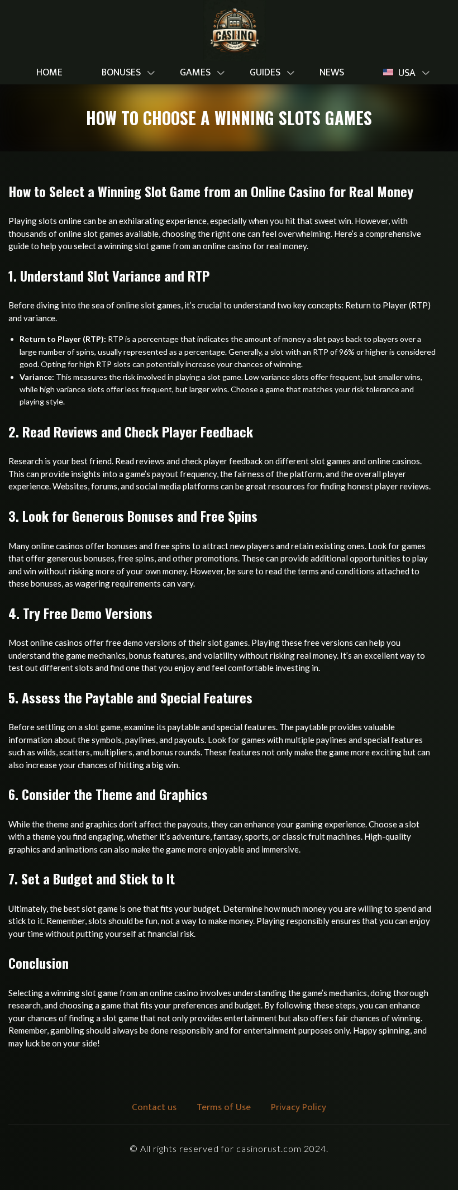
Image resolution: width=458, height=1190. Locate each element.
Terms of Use (224, 1107)
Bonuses (121, 72)
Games (195, 72)
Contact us (154, 1107)
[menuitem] (49, 72)
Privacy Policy (298, 1107)
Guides (265, 72)
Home (49, 72)
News (331, 72)
